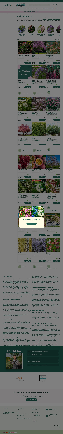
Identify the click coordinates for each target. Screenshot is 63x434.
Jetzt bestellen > (31, 223)
